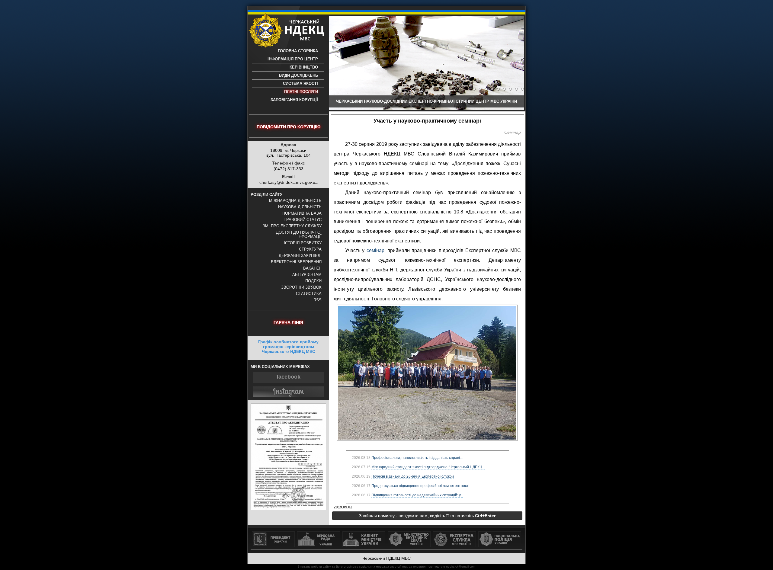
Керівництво (304, 67)
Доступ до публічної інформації (299, 234)
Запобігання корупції (294, 100)
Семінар (512, 132)
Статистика (309, 294)
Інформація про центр (293, 59)
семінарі (376, 250)
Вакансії (312, 268)
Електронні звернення (296, 262)
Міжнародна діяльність (295, 201)
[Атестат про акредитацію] (288, 508)
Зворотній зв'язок (301, 287)
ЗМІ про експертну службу (292, 226)
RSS (317, 300)
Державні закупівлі (300, 256)
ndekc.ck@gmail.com (460, 566)
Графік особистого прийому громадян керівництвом (288, 346)
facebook (288, 377)
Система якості (300, 84)
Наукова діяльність (300, 207)
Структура (310, 249)
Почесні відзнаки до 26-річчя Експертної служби (412, 476)
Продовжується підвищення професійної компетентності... (421, 486)
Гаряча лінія (288, 322)
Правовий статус (303, 220)
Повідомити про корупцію (288, 126)
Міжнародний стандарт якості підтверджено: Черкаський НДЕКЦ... (428, 467)
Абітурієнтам (307, 275)
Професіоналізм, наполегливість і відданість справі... (417, 458)
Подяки (313, 281)
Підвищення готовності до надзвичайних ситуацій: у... (417, 495)
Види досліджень (298, 75)
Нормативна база (302, 213)
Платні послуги (301, 92)
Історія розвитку (303, 243)
